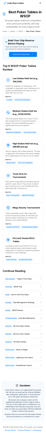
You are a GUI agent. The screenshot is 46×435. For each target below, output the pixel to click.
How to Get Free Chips (20, 295)
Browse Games (10, 430)
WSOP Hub (18, 287)
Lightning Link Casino (24, 357)
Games (12, 31)
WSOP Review (17, 310)
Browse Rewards (24, 430)
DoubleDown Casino (24, 365)
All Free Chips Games (21, 326)
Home (5, 31)
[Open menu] (40, 3)
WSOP (20, 31)
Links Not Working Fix (26, 318)
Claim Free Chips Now (21, 54)
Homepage (37, 430)
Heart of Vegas (22, 350)
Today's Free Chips (24, 279)
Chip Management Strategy (23, 302)
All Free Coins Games (21, 334)
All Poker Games (20, 342)
